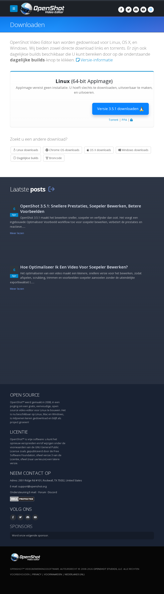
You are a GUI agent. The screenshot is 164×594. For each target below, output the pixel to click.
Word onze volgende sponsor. (30, 535)
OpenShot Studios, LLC (107, 568)
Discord (52, 492)
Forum (42, 492)
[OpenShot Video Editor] (41, 8)
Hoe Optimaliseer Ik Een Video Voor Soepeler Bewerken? (74, 267)
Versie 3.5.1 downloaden (118, 108)
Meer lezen (17, 233)
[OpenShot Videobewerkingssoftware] (25, 557)
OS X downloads (100, 150)
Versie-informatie (96, 60)
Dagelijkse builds (27, 158)
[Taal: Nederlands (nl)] (151, 10)
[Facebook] (121, 10)
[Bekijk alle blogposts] (51, 189)
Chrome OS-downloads (63, 150)
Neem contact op (30, 473)
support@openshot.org (32, 486)
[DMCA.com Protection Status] (22, 498)
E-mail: (33, 492)
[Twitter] (129, 10)
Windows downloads (134, 150)
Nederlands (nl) (74, 574)
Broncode (55, 158)
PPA (124, 120)
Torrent (113, 120)
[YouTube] (143, 10)
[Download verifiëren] (131, 120)
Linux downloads (27, 150)
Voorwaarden (53, 574)
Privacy (36, 574)
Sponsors (21, 526)
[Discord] (136, 10)
